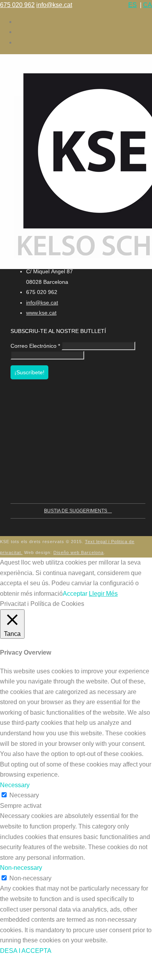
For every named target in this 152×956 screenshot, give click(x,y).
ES (132, 5)
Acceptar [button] (75, 593)
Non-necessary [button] (21, 867)
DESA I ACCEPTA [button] (25, 950)
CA (147, 5)
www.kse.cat (41, 313)
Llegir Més (103, 593)
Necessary (24, 795)
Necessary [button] (15, 785)
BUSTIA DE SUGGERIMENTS (76, 510)
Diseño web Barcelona (78, 552)
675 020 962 (17, 5)
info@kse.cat (54, 5)
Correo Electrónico (35, 346)
